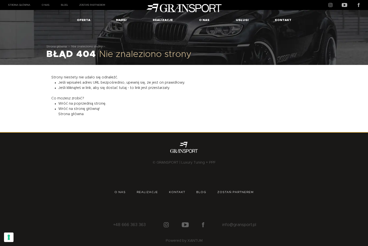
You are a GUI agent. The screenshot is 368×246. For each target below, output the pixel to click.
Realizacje (163, 19)
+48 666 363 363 (129, 225)
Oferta (83, 19)
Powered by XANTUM (184, 241)
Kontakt (283, 19)
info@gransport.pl (239, 225)
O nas (45, 4)
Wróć (63, 103)
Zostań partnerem (92, 4)
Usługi (242, 19)
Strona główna (19, 4)
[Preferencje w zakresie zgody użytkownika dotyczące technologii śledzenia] (9, 237)
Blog (64, 4)
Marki (121, 19)
